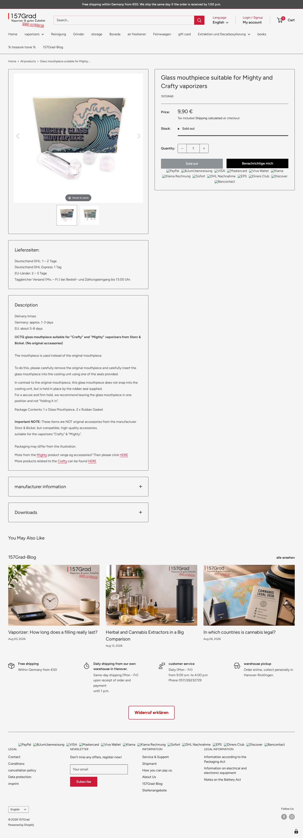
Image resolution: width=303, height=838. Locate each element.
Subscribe (83, 782)
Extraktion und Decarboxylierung (222, 34)
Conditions (16, 764)
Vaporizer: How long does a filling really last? (52, 632)
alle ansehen (286, 557)
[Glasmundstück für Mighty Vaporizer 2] (90, 215)
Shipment (149, 764)
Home (12, 34)
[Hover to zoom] (78, 138)
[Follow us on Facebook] (284, 817)
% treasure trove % (22, 47)
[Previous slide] (18, 136)
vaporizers (32, 34)
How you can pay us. (157, 770)
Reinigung (58, 34)
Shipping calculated (208, 118)
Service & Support (155, 757)
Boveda (114, 34)
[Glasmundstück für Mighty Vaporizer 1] (66, 215)
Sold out (192, 164)
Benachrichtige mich (257, 163)
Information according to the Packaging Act (225, 759)
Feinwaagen (162, 34)
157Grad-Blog (53, 47)
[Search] (199, 20)
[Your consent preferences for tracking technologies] (296, 831)
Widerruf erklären (151, 712)
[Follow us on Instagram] (292, 817)
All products (28, 61)
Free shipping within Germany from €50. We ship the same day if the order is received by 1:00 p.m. (151, 4)
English (15, 809)
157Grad (167, 96)
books (261, 34)
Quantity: (168, 148)
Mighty (42, 455)
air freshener (137, 34)
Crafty (62, 461)
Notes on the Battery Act (222, 780)
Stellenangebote (154, 790)
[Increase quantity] (204, 148)
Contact (14, 757)
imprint (13, 784)
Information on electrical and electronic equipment (225, 770)
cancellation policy (22, 770)
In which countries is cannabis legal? (239, 632)
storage (96, 34)
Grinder (78, 34)
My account (252, 22)
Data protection (19, 777)
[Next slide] (139, 136)
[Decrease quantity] (182, 148)
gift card (184, 34)
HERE (124, 455)
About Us (149, 777)
